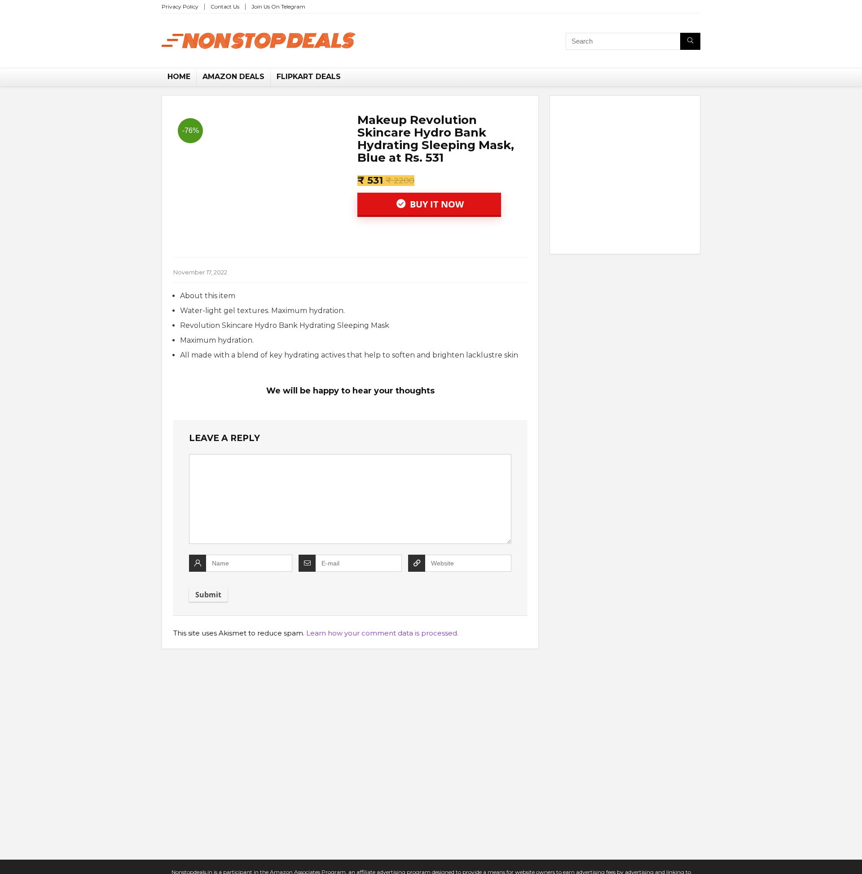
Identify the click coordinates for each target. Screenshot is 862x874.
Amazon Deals (233, 76)
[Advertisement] (625, 176)
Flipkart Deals (309, 76)
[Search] (690, 41)
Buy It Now (436, 204)
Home (178, 76)
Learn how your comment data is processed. (382, 633)
